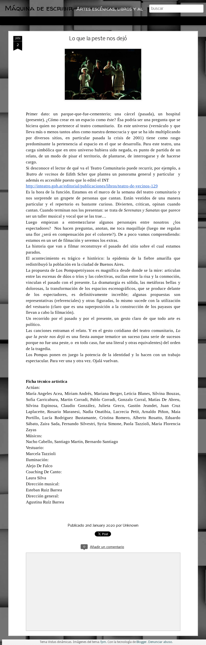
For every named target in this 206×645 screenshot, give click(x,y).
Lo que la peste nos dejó (98, 39)
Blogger (141, 642)
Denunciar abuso (160, 642)
